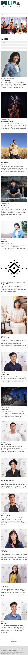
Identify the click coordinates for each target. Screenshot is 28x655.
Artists (7, 14)
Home (3, 14)
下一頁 (15, 639)
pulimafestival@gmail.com (9, 652)
